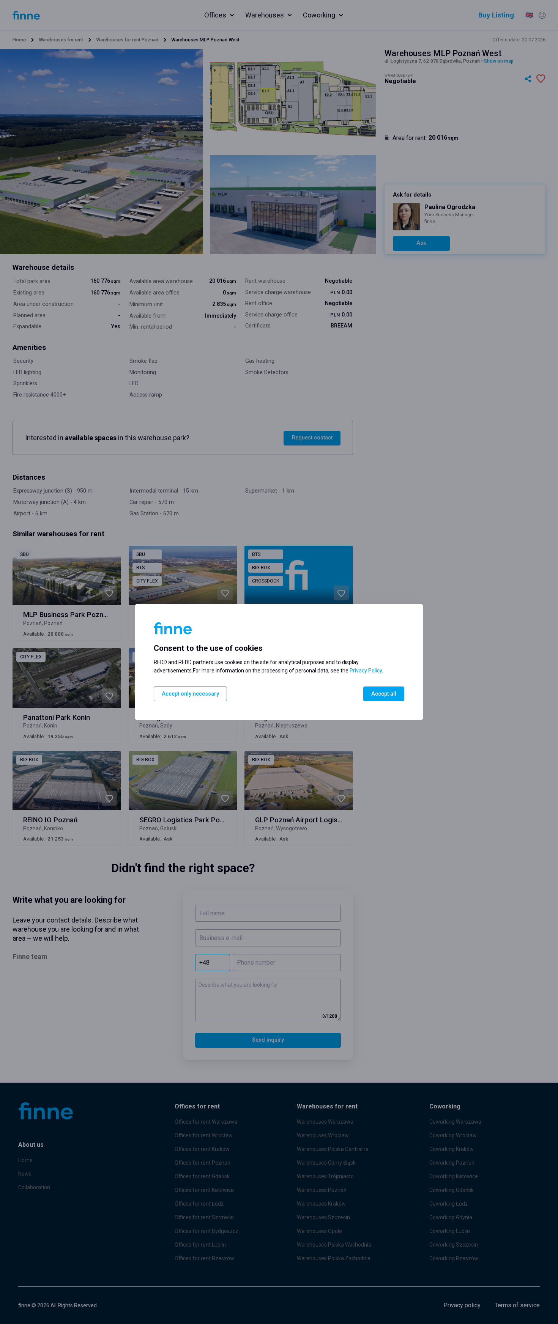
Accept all (383, 694)
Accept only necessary (190, 694)
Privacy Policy (366, 671)
